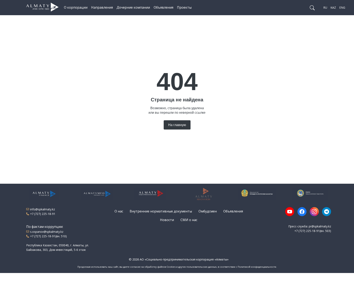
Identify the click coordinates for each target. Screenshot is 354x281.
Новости (167, 220)
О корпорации (75, 7)
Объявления (163, 7)
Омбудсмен (208, 211)
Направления (102, 7)
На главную (177, 125)
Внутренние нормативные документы (161, 211)
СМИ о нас (188, 220)
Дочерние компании (133, 7)
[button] (312, 7)
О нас (119, 211)
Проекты (184, 7)
